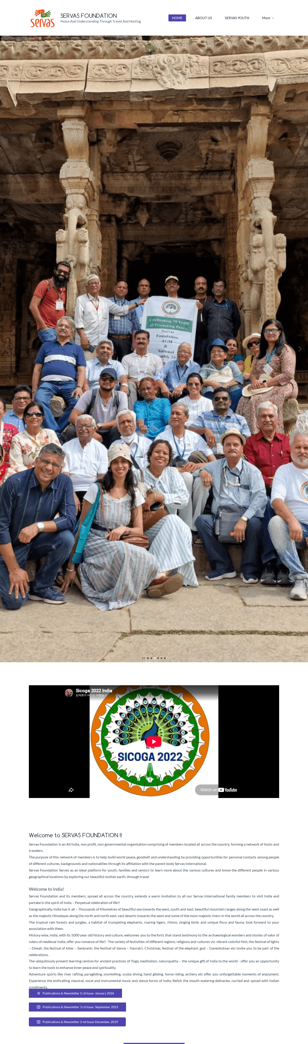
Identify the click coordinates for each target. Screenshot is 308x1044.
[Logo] (43, 17)
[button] (8, 349)
